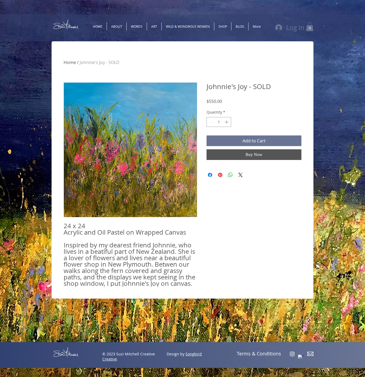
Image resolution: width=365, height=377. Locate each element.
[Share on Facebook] (210, 175)
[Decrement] (210, 122)
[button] (309, 26)
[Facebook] (301, 358)
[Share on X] (240, 175)
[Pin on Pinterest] (220, 175)
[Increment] (227, 122)
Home (70, 62)
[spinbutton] (219, 122)
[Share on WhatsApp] (230, 175)
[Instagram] (292, 354)
